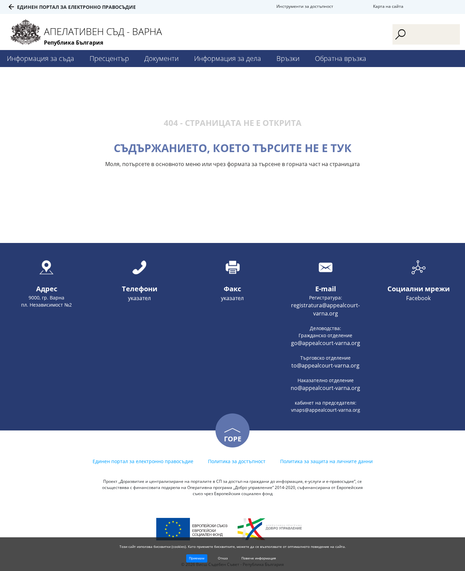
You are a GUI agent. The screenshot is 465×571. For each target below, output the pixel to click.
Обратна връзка (340, 58)
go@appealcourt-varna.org (325, 343)
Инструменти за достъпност (304, 6)
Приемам (196, 558)
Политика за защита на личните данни (326, 461)
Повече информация (258, 558)
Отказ (223, 558)
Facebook (418, 298)
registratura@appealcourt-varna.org (325, 309)
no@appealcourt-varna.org (325, 388)
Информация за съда (40, 58)
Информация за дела (227, 58)
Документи (161, 58)
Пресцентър (109, 58)
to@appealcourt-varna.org (325, 365)
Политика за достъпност (237, 461)
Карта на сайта (388, 6)
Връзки (288, 58)
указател (139, 298)
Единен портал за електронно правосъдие (76, 7)
